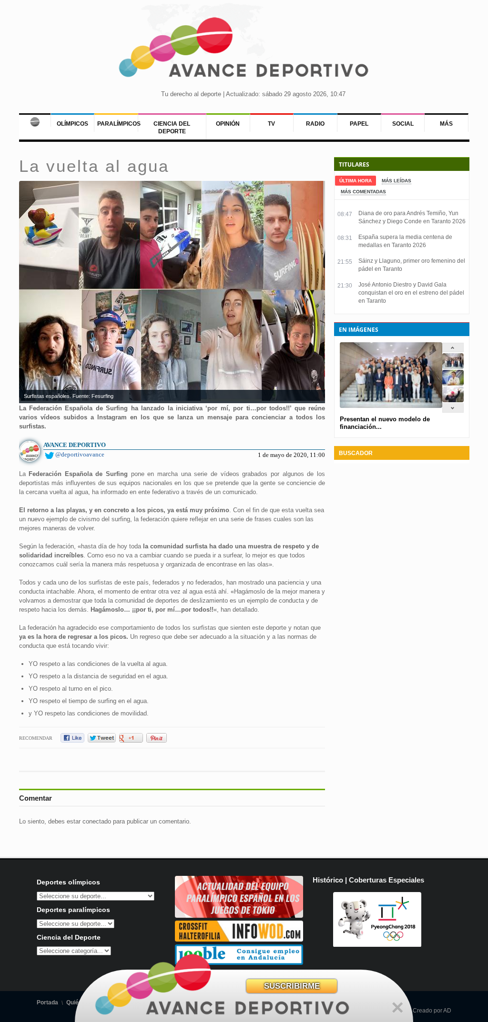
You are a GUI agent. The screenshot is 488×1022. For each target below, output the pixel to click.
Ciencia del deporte (171, 127)
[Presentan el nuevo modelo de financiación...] (453, 366)
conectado (96, 821)
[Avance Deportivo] (244, 50)
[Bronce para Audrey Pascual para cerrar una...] (453, 400)
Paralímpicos (119, 123)
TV (271, 123)
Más (446, 123)
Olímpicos (72, 123)
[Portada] (35, 120)
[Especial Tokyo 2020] (239, 915)
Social (403, 123)
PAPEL (359, 123)
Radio (315, 123)
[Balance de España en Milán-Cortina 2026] (453, 383)
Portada (47, 1002)
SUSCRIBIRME (292, 986)
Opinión (228, 123)
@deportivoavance (79, 454)
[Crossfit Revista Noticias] (239, 939)
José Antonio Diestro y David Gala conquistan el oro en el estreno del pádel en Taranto (411, 292)
